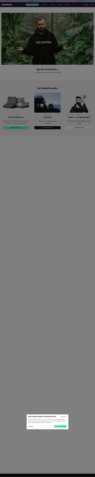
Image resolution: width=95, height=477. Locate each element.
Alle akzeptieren (60, 426)
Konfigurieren (30, 426)
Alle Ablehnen (64, 416)
